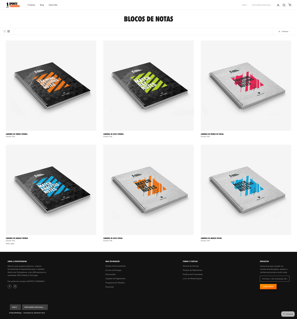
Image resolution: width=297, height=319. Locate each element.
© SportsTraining (15, 313)
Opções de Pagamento (115, 278)
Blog (42, 5)
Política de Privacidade (193, 274)
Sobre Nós (53, 5)
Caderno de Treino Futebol (16, 134)
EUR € (244, 5)
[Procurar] (284, 4)
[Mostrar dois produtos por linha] (5, 31)
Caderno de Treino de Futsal (212, 134)
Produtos (31, 5)
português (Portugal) (261, 5)
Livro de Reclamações (192, 278)
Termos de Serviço (191, 266)
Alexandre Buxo (39, 313)
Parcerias (109, 286)
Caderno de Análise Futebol (17, 238)
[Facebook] (9, 286)
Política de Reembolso (192, 270)
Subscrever (268, 287)
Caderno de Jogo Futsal (113, 238)
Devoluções (110, 274)
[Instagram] (15, 286)
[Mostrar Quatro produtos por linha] (9, 31)
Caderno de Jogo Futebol (113, 134)
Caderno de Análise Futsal (211, 238)
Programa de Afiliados (115, 282)
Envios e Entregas (113, 270)
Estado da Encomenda (115, 266)
